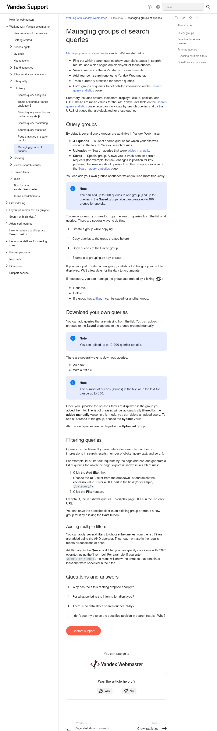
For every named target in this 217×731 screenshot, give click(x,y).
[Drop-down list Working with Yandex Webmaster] (7, 26)
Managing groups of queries (85, 53)
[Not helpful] (191, 18)
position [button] (147, 97)
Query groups (186, 33)
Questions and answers (192, 62)
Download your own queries (189, 41)
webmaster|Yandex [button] (80, 559)
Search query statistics (94, 168)
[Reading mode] (176, 18)
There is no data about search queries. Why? (103, 606)
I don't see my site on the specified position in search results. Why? (118, 615)
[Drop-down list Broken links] (11, 172)
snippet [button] (116, 465)
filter (98, 298)
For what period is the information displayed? (103, 596)
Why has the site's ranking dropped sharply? (103, 587)
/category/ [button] (82, 486)
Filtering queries (187, 49)
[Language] (158, 7)
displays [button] (125, 97)
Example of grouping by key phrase (96, 257)
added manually (138, 150)
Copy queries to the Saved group (95, 248)
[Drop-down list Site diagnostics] (11, 67)
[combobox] (183, 6)
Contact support (83, 630)
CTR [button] (69, 102)
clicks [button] (136, 97)
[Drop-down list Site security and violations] (11, 74)
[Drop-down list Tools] (11, 179)
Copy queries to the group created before (100, 238)
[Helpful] (184, 18)
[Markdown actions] (198, 18)
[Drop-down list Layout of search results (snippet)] (7, 210)
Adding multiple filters (193, 56)
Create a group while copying (92, 229)
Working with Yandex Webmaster (86, 18)
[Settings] (149, 7)
